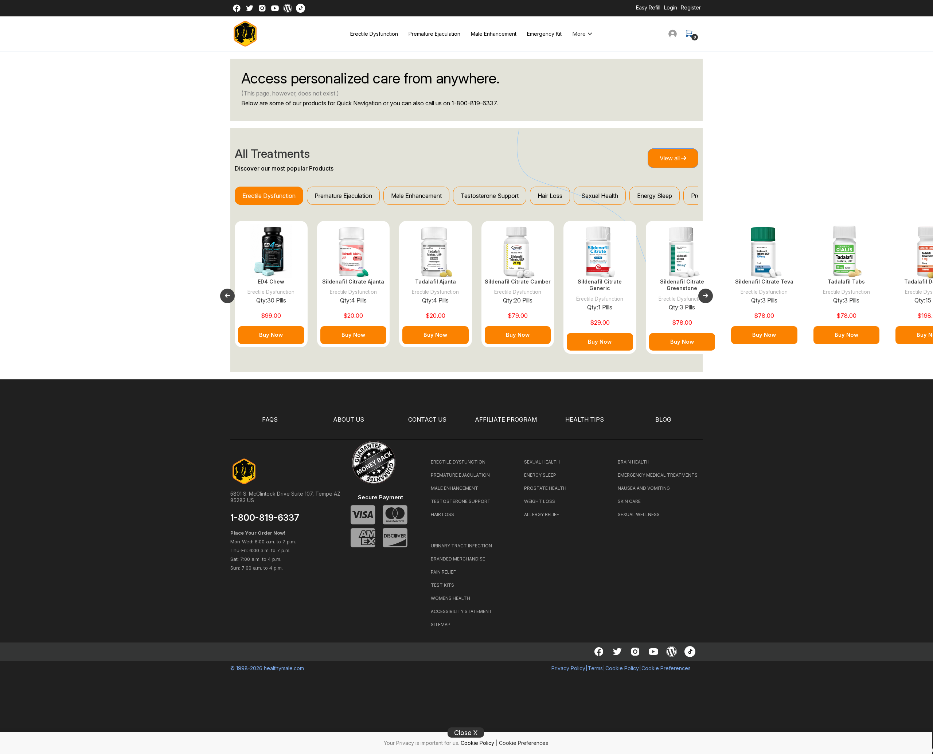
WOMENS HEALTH (450, 598)
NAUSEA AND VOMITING (644, 488)
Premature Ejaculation (434, 34)
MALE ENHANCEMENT (454, 488)
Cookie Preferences (523, 743)
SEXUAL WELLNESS (639, 514)
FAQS (270, 419)
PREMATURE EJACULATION (460, 475)
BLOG (663, 419)
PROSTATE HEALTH (545, 488)
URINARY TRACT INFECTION (461, 545)
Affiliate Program (506, 419)
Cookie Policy (477, 743)
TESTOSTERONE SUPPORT (461, 501)
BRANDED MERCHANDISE (458, 559)
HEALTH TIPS (584, 419)
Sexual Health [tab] (599, 195)
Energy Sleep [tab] (654, 195)
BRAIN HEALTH (633, 462)
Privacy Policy (568, 668)
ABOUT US (348, 419)
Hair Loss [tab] (550, 195)
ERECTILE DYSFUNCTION (458, 462)
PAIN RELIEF (443, 572)
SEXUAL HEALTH (542, 462)
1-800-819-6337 (474, 103)
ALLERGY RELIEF (541, 514)
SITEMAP (440, 624)
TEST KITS (442, 585)
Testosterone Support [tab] (490, 195)
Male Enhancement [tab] (416, 195)
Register (691, 7)
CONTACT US (427, 419)
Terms (595, 668)
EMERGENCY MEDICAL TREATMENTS (658, 475)
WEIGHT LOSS (539, 501)
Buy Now (271, 335)
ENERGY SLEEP (540, 475)
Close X (466, 733)
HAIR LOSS (442, 514)
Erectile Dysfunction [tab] (269, 195)
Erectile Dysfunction (374, 34)
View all (670, 158)
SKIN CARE (629, 501)
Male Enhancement (493, 34)
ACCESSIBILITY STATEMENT (461, 611)
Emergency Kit (544, 34)
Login (670, 7)
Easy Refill (648, 7)
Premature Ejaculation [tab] (343, 195)
